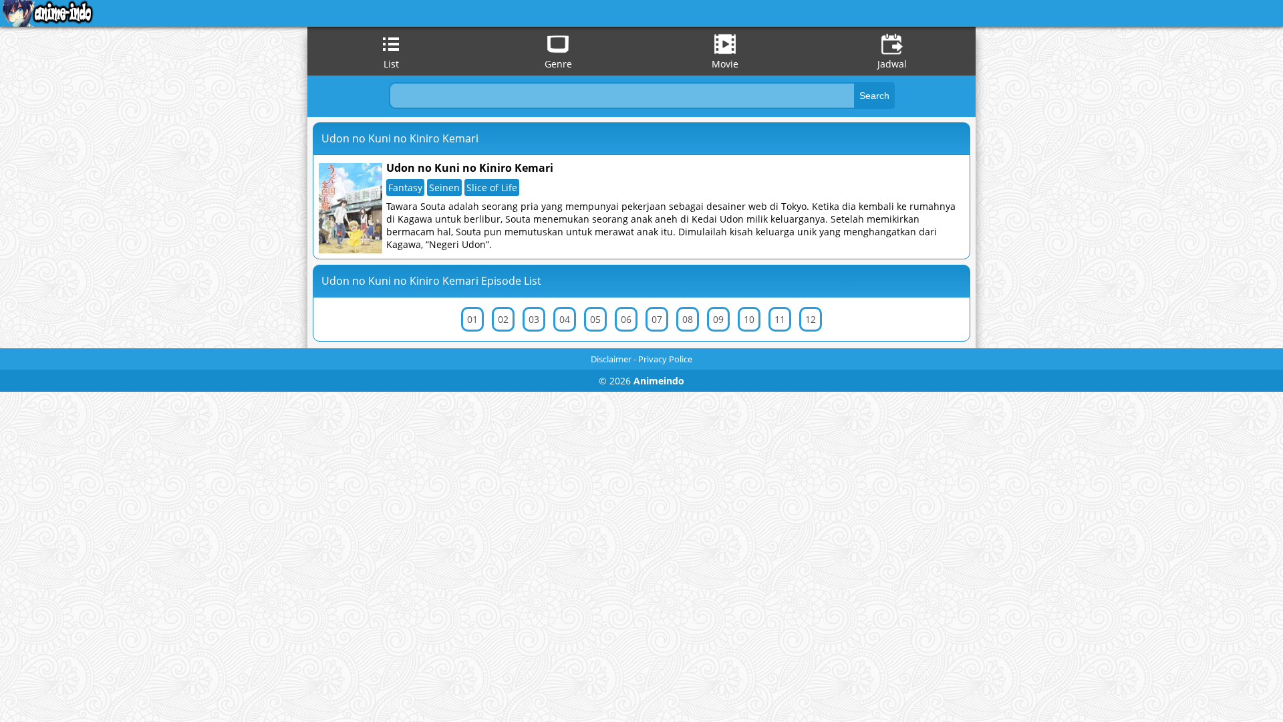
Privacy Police (665, 359)
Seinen (444, 187)
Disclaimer (611, 359)
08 (687, 319)
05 (595, 319)
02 (503, 319)
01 (472, 319)
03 (534, 319)
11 (779, 319)
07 (657, 319)
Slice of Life (491, 187)
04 (564, 319)
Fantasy (405, 187)
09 (718, 319)
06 (626, 319)
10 (749, 319)
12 (810, 319)
